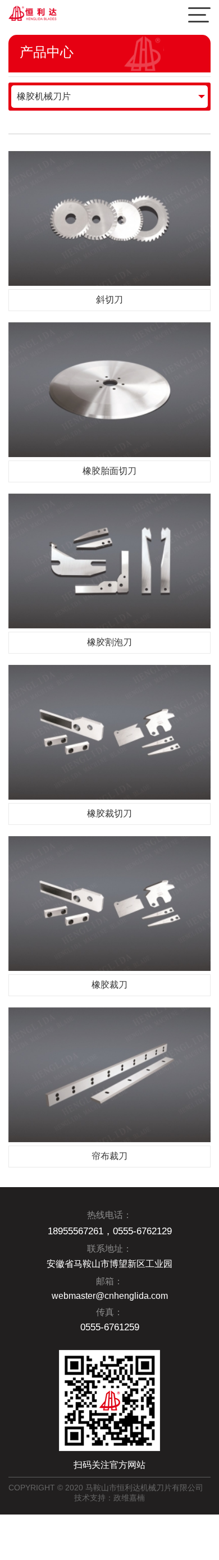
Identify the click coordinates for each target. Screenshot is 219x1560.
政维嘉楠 (129, 1497)
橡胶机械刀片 (44, 96)
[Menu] (199, 14)
